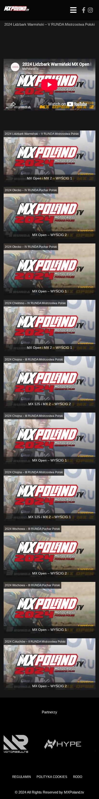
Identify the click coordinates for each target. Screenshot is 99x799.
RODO (77, 777)
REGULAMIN (21, 777)
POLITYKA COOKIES (52, 777)
